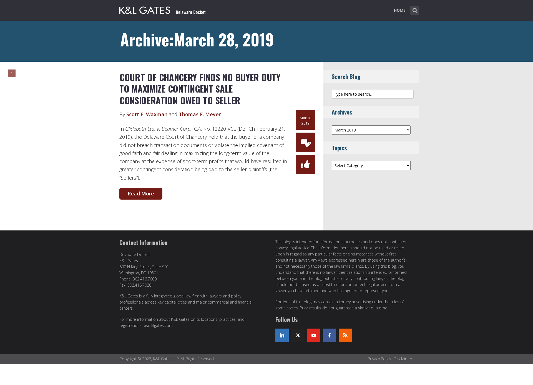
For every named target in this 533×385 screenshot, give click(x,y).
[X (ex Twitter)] (298, 335)
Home (400, 10)
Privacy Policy (379, 358)
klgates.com (162, 325)
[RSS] (345, 335)
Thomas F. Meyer (200, 114)
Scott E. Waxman (146, 114)
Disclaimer (403, 358)
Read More (141, 193)
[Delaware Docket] (162, 9)
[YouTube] (313, 335)
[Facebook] (329, 335)
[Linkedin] (282, 335)
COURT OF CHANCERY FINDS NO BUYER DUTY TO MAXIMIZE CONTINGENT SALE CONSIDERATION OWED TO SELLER (199, 89)
